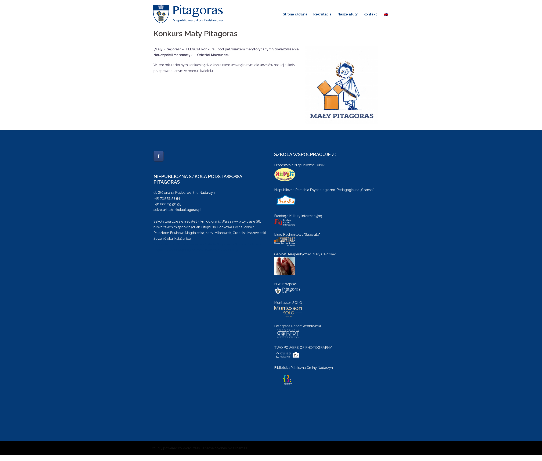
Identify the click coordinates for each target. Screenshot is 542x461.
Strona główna (295, 14)
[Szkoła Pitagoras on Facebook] (158, 156)
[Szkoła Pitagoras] (188, 14)
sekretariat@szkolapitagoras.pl (177, 210)
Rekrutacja (322, 14)
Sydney (221, 448)
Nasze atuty (347, 14)
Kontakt (370, 14)
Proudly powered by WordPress (175, 448)
